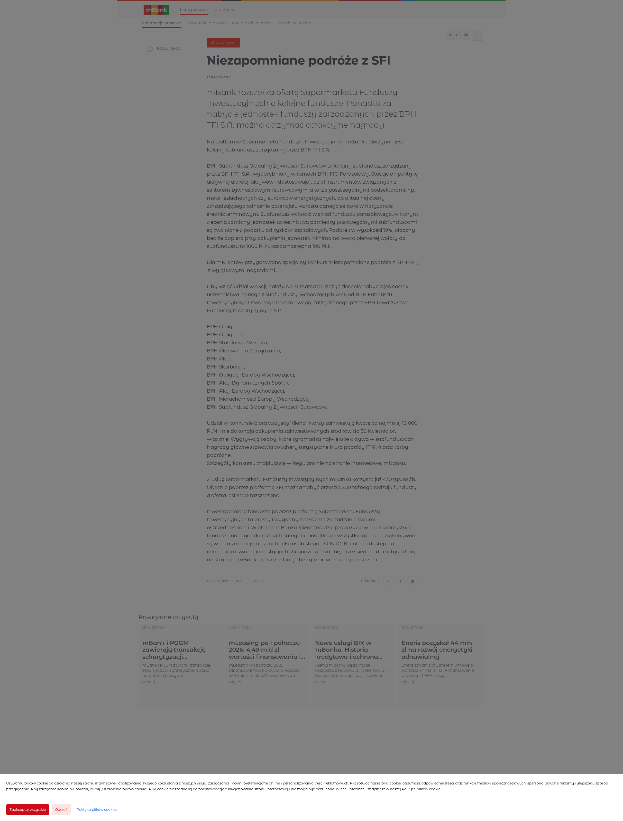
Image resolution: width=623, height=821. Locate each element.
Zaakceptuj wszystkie (27, 809)
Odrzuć (61, 809)
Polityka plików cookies (97, 809)
